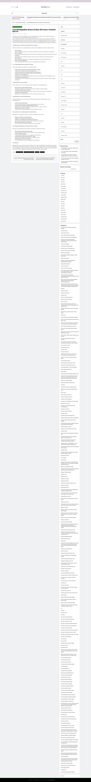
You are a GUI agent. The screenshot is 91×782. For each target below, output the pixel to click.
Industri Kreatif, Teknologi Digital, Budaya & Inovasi (70, 373)
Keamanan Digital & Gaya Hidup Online (67, 415)
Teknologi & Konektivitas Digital (66, 681)
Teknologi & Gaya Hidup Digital (66, 670)
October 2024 (63, 221)
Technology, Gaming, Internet (66, 657)
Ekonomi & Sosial (64, 301)
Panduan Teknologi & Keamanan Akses (68, 553)
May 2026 (62, 179)
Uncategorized (63, 769)
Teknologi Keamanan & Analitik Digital (67, 716)
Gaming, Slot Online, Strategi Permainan (68, 365)
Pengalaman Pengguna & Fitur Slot (67, 560)
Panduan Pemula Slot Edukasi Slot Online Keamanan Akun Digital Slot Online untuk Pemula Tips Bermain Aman (69, 533)
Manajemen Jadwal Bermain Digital (67, 466)
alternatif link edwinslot (65, 232)
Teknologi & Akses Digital (65, 659)
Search (61, 139)
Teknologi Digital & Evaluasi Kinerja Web (68, 694)
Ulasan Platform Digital (65, 767)
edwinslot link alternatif (65, 292)
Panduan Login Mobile (65, 519)
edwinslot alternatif (64, 290)
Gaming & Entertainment (65, 347)
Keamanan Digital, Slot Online (66, 426)
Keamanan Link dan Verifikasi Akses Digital (68, 428)
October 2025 (63, 195)
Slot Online (63, 614)
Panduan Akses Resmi (65, 480)
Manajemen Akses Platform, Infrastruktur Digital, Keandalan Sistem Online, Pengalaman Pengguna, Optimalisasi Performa (69, 463)
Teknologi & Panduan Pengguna (66, 683)
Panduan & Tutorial (64, 476)
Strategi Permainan (64, 647)
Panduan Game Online (65, 501)
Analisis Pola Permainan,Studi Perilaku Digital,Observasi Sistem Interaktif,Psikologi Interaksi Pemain (68, 240)
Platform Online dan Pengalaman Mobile (68, 602)
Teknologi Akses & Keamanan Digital (67, 690)
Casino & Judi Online (64, 266)
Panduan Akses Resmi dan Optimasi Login (68, 483)
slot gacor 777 (63, 96)
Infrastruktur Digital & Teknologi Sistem (68, 382)
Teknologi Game (64, 714)
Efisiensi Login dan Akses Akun (66, 299)
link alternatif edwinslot (65, 455)
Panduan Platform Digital (65, 538)
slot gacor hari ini (64, 35)
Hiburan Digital (63, 371)
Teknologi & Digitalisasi (65, 668)
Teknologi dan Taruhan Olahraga (66, 692)
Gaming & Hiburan (64, 349)
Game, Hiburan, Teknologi (65, 345)
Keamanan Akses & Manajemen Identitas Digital (69, 401)
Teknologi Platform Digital (65, 723)
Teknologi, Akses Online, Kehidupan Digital (68, 733)
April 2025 (63, 208)
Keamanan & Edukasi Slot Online (66, 396)
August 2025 (63, 199)
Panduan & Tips (63, 474)
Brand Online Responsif (65, 258)
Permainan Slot (63, 582)
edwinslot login (63, 295)
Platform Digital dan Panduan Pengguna (68, 597)
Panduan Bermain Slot (65, 487)
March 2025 (63, 210)
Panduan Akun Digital (64, 485)
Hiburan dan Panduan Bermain (66, 369)
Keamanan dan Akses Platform (66, 411)
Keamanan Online (64, 431)
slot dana (62, 122)
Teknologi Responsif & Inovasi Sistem (67, 725)
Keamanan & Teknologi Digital (66, 399)
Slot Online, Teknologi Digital (66, 636)
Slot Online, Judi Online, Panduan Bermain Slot (69, 623)
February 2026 (63, 186)
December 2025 (63, 190)
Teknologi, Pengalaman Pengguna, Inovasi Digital (69, 739)
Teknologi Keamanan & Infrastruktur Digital (68, 718)
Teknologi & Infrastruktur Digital (66, 675)
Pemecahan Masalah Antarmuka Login (68, 558)
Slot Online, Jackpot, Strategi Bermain (67, 619)
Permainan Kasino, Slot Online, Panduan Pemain (69, 575)
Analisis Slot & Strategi (65, 244)
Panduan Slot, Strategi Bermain (66, 548)
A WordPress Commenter (65, 168)
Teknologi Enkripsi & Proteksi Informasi (68, 712)
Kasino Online (63, 392)
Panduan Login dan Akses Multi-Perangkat (68, 517)
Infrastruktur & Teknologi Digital (66, 380)
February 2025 (63, 212)
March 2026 (63, 184)
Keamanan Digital (64, 413)
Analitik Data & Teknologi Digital (66, 246)
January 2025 (63, 214)
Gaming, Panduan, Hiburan (17, 26)
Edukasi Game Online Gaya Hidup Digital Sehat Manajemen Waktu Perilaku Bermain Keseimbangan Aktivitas (69, 280)
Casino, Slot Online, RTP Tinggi (66, 268)
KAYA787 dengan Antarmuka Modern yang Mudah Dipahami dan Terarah (59, 1)
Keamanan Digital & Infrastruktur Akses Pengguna (69, 417)
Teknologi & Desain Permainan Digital (67, 664)
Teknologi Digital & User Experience (67, 701)
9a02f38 (15, 33)
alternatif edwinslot (64, 230)
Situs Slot (42, 152)
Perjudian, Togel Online (65, 570)
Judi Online (63, 384)
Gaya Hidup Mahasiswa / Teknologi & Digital (69, 367)
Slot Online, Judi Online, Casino (66, 621)
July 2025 (62, 201)
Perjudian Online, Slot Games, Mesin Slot (68, 566)
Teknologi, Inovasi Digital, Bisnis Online (68, 737)
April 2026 (63, 181)
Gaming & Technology (65, 351)
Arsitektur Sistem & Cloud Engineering (67, 248)
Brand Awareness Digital (65, 252)
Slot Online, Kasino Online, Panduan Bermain (69, 625)
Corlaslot (37, 152)
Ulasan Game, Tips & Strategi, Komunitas (68, 765)
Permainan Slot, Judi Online (66, 590)
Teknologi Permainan (64, 721)
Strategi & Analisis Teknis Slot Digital (67, 643)
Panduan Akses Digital (65, 478)
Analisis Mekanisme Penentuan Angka (67, 235)
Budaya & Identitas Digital (65, 263)
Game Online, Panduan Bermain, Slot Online (68, 326)
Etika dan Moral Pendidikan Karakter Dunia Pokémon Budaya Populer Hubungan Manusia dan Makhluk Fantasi (69, 305)
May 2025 (62, 205)
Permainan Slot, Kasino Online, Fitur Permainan (69, 592)
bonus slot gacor (19, 152)
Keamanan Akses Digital (65, 403)
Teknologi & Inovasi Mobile (66, 677)
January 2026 (63, 188)
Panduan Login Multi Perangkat (66, 521)
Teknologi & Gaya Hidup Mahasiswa (67, 672)
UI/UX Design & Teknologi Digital (67, 763)
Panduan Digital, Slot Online (66, 496)
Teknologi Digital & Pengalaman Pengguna (68, 696)
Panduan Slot (63, 540)
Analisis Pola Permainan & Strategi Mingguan (69, 237)
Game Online (63, 315)
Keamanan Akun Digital (65, 409)
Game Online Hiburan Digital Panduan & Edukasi (69, 317)
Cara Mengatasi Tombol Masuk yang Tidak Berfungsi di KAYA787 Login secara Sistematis (21, 17)
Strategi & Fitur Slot (64, 645)
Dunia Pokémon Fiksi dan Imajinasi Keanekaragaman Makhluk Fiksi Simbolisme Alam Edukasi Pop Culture (70, 276)
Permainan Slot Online (65, 585)
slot (61, 61)
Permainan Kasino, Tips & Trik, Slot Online (68, 580)
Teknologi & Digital (64, 666)
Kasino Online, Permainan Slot (66, 394)
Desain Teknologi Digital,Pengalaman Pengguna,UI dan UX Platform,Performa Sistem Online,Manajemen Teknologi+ (70, 271)
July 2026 (62, 175)
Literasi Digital (63, 457)
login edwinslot (63, 459)
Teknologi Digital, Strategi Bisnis (66, 710)
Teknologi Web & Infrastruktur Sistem (67, 727)
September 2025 (64, 197)
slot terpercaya (63, 638)
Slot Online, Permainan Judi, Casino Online (68, 632)
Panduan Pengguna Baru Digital (66, 536)
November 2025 (64, 192)
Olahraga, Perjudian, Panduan (66, 472)
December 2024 (63, 216)
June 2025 (63, 203)
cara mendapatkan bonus (29, 152)
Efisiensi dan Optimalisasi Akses (67, 297)
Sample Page (44, 13)
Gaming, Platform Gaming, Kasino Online (68, 362)
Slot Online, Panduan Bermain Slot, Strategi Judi (69, 630)
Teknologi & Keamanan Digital (66, 679)
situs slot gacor (35, 36)
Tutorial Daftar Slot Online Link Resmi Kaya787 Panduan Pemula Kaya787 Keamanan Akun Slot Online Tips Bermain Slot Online (69, 760)
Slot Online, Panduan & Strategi (66, 627)
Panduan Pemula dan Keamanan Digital (68, 529)
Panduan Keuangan (64, 507)
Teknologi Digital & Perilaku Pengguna (67, 699)
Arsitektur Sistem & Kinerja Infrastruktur (68, 250)
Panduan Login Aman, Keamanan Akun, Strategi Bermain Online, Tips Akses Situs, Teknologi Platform (69, 514)
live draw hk (63, 87)
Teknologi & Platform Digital (66, 688)
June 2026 (63, 177)
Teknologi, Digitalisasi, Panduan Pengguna (68, 735)
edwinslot (62, 288)
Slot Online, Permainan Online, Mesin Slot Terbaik (69, 634)
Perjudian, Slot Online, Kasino (66, 568)
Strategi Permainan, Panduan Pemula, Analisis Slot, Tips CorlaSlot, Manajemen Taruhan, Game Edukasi (69, 651)
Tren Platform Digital (64, 756)
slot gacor (63, 48)
